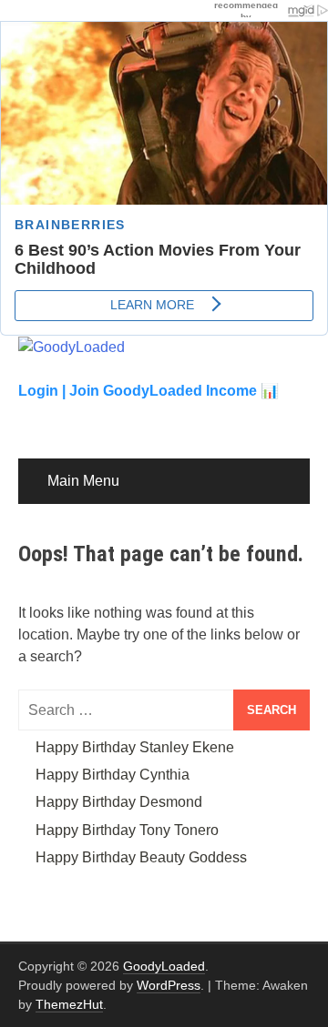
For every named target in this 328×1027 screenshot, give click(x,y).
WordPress (168, 985)
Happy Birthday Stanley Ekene (135, 747)
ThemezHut (69, 1004)
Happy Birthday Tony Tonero (127, 830)
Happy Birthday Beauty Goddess (141, 857)
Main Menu (83, 480)
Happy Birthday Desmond (119, 802)
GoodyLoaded (164, 966)
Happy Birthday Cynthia (113, 774)
